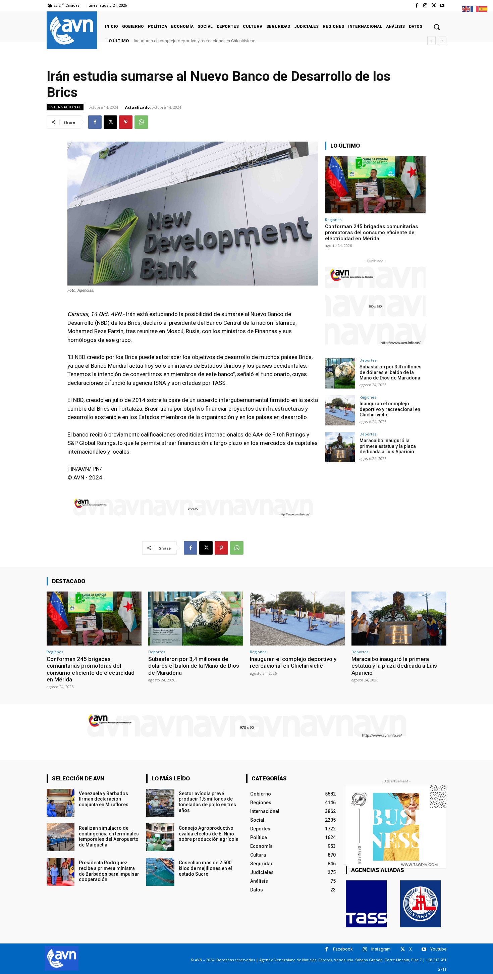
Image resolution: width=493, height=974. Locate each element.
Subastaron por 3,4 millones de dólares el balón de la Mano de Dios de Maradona (391, 372)
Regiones (333, 219)
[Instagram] (425, 5)
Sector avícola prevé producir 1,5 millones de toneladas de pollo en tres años (207, 802)
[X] (434, 5)
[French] (475, 8)
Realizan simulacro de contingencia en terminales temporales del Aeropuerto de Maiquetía (109, 836)
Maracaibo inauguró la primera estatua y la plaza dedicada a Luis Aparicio (207, 40)
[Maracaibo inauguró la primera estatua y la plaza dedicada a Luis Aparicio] (340, 447)
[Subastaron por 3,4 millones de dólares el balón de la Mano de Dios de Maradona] (340, 373)
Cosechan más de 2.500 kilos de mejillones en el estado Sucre (205, 868)
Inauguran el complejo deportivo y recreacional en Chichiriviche (390, 409)
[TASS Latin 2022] (366, 903)
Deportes (368, 360)
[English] (466, 8)
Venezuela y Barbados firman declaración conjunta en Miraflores (103, 799)
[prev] (431, 41)
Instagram (381, 949)
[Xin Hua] (420, 903)
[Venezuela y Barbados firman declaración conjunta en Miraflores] (60, 803)
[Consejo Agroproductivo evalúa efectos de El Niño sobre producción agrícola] (160, 837)
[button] (436, 27)
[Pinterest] (125, 122)
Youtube (438, 949)
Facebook (343, 949)
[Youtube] (442, 5)
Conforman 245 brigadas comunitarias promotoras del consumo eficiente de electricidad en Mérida (371, 232)
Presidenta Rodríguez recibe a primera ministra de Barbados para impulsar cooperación (109, 871)
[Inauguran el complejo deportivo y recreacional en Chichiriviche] (340, 410)
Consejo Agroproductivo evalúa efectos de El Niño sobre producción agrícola (208, 833)
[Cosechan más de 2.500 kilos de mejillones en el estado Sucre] (160, 872)
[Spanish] (483, 8)
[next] (442, 41)
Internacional (65, 107)
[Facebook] (417, 5)
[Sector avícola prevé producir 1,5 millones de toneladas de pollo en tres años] (160, 803)
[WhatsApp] (141, 122)
